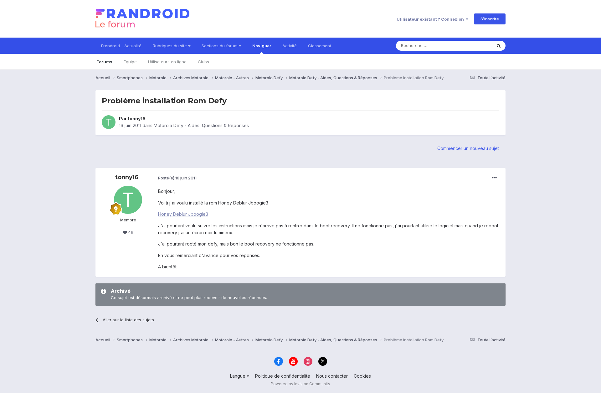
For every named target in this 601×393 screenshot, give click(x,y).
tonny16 (137, 118)
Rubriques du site (170, 45)
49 (130, 232)
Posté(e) (177, 177)
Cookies (362, 376)
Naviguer (261, 45)
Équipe (130, 61)
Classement (319, 45)
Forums (104, 61)
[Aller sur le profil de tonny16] (109, 122)
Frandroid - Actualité (121, 45)
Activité (289, 45)
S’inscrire (489, 18)
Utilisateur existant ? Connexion (431, 19)
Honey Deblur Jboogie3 (183, 214)
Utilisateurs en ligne (167, 61)
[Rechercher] (499, 46)
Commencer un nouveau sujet (468, 148)
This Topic (473, 45)
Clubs (203, 61)
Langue (238, 376)
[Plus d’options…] (494, 178)
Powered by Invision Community (300, 383)
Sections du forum (220, 45)
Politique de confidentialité (282, 376)
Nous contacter (332, 376)
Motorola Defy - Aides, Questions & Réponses (201, 125)
